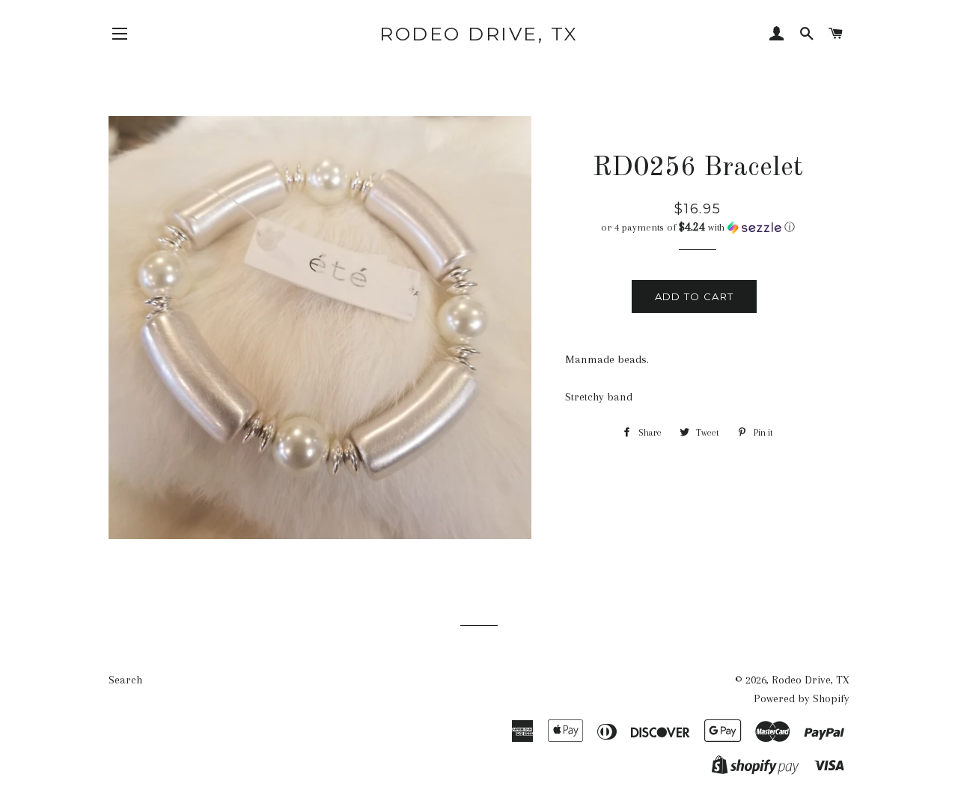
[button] (698, 227)
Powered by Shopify (801, 698)
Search (125, 679)
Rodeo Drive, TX (479, 33)
